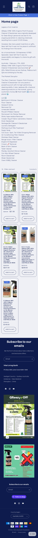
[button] (4, 7)
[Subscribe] (32, 359)
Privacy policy (22, 532)
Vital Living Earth (18, 529)
